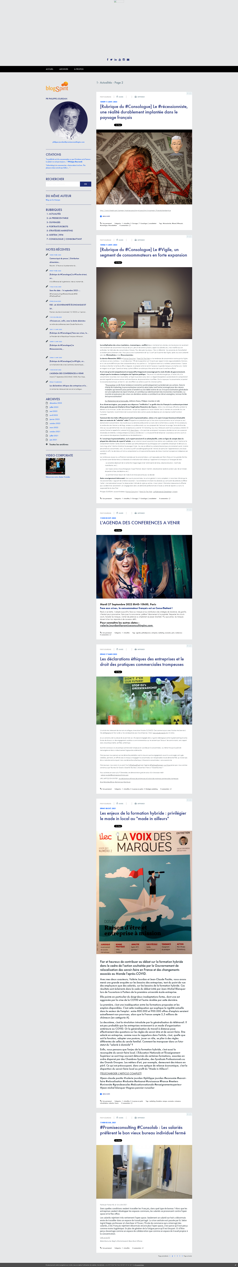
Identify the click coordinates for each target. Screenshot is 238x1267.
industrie (111, 1103)
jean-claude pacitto (159, 733)
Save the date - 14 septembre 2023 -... (65, 290)
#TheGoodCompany (157, 765)
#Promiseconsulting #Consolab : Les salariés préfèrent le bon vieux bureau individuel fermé (143, 1130)
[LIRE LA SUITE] (105, 1238)
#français (180, 223)
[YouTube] (120, 58)
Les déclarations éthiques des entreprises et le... (68, 385)
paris (173, 633)
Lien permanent (107, 223)
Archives (63, 69)
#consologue (104, 225)
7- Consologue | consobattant (64, 239)
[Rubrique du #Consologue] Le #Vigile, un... (67, 361)
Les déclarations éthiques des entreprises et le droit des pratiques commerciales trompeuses (142, 661)
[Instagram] (124, 58)
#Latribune (126, 782)
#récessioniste (167, 223)
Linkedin (175, 491)
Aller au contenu (8, 4)
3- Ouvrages (53, 222)
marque (165, 1101)
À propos (78, 69)
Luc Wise (167, 765)
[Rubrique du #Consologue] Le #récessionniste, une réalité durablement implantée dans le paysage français (144, 111)
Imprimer (141, 97)
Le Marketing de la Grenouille (116, 401)
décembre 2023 (56, 403)
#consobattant (112, 225)
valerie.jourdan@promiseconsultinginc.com (126, 625)
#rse (101, 782)
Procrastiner (111, 385)
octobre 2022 (55, 423)
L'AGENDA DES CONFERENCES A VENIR (67, 373)
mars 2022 (54, 427)
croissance (178, 1101)
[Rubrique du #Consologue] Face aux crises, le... (69, 333)
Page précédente (163, 1256)
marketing (161, 633)
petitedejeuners (146, 633)
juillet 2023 (54, 407)
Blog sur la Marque (53, 200)
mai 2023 (53, 411)
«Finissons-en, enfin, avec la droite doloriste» (68, 320)
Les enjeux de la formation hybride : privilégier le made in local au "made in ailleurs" (143, 815)
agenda (138, 633)
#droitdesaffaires (109, 782)
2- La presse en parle (57, 218)
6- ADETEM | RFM (55, 234)
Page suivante (188, 1256)
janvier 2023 (55, 419)
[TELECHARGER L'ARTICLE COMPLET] (121, 1073)
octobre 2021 (55, 431)
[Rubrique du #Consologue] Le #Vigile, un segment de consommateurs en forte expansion (143, 252)
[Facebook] (107, 58)
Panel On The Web (143, 358)
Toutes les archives (58, 444)
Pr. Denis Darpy (134, 430)
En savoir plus (139, 1265)
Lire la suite (106, 216)
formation (159, 1101)
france (117, 1103)
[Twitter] (111, 58)
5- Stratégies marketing (60, 230)
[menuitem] (52, 69)
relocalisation (104, 1103)
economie (168, 633)
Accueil (49, 69)
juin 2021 (53, 439)
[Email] (128, 58)
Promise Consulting (132, 491)
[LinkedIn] (116, 58)
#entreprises (119, 782)
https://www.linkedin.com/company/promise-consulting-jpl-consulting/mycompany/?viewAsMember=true (135, 210)
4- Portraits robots (57, 226)
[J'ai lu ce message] (236, 1265)
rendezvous (178, 633)
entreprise (154, 633)
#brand (174, 223)
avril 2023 (54, 415)
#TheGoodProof (134, 765)
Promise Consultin (129, 358)
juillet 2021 (54, 435)
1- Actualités (54, 213)
